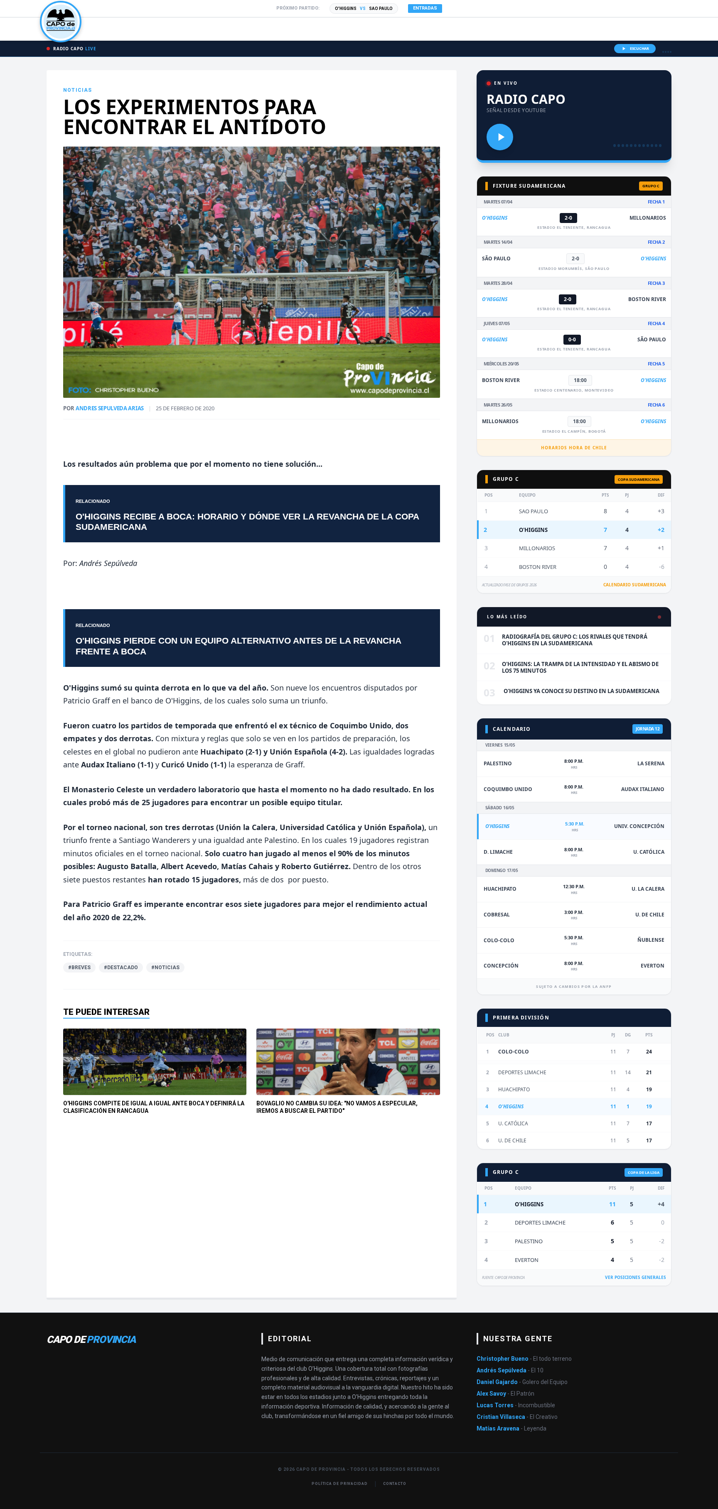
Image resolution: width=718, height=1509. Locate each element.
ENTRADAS (425, 8)
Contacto (394, 1484)
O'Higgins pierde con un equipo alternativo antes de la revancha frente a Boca (238, 646)
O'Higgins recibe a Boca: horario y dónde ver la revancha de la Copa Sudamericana (247, 522)
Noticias (77, 90)
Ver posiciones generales (635, 1277)
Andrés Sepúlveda (108, 563)
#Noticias (165, 967)
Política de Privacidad (340, 1484)
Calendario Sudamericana (634, 585)
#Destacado (121, 967)
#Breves (79, 967)
